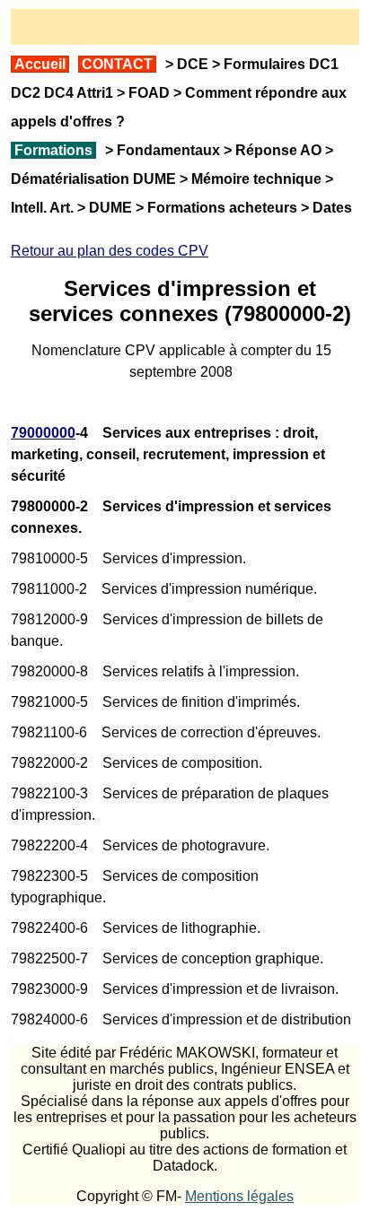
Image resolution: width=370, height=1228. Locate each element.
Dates (332, 207)
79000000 (43, 432)
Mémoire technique (256, 179)
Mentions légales (239, 1196)
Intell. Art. (42, 207)
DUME (110, 207)
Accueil (40, 64)
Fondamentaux (166, 150)
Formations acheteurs (222, 207)
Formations (53, 150)
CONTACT (117, 64)
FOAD (149, 92)
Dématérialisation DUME (93, 179)
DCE (192, 64)
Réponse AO (278, 150)
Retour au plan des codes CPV (109, 250)
